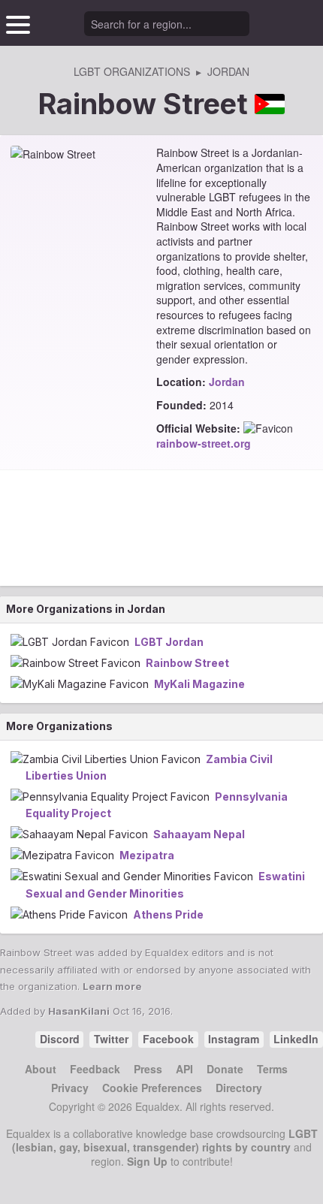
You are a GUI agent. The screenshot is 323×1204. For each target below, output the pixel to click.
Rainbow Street (187, 662)
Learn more (112, 986)
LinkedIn (295, 1038)
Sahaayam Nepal (199, 834)
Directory (239, 1087)
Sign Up (147, 1161)
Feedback (95, 1068)
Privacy (70, 1087)
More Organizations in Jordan (85, 608)
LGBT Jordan (169, 641)
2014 (222, 404)
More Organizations (59, 726)
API (184, 1068)
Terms (272, 1068)
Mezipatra (146, 855)
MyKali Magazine (199, 683)
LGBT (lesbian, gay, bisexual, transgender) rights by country (165, 1140)
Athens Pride (168, 914)
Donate (225, 1068)
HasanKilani (79, 1011)
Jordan (227, 381)
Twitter (111, 1038)
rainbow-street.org (203, 443)
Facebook (168, 1038)
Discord (60, 1038)
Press (148, 1068)
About (40, 1068)
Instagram (233, 1038)
